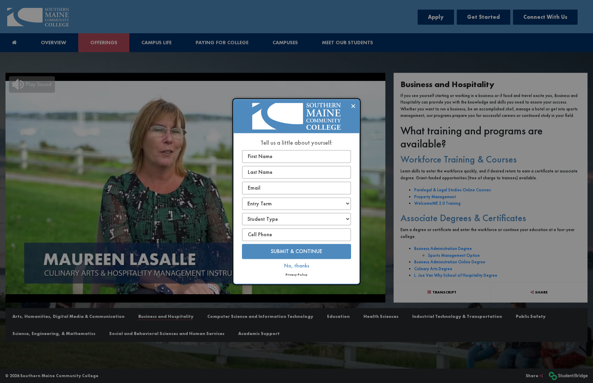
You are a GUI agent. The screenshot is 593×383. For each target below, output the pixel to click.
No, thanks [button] (296, 265)
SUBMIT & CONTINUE (296, 251)
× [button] (353, 105)
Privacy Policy (296, 274)
